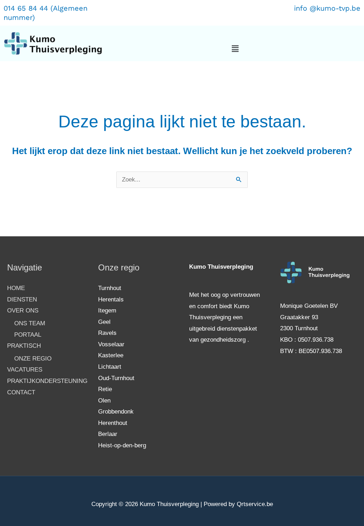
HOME (16, 288)
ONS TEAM (29, 323)
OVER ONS (22, 310)
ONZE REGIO (33, 358)
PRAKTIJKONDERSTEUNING (47, 381)
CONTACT (21, 392)
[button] (235, 49)
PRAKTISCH (24, 345)
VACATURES (24, 369)
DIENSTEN (22, 299)
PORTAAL (27, 334)
